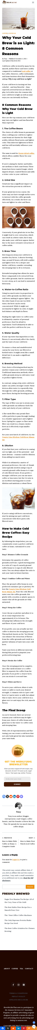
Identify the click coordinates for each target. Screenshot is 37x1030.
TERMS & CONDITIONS (18, 993)
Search (30, 887)
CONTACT (29, 969)
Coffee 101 (12, 33)
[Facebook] (3, 796)
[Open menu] (33, 2)
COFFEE (15, 969)
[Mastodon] (21, 796)
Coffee (4, 33)
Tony (18, 812)
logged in (16, 860)
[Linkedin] (14, 796)
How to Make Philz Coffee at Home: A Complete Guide (9, 842)
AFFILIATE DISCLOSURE (18, 1000)
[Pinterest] (17, 796)
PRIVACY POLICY (18, 996)
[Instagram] (19, 985)
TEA (21, 969)
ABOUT (7, 969)
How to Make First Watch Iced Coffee (27, 841)
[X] (7, 796)
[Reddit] (10, 796)
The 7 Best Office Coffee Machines (18, 915)
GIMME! (17, 784)
